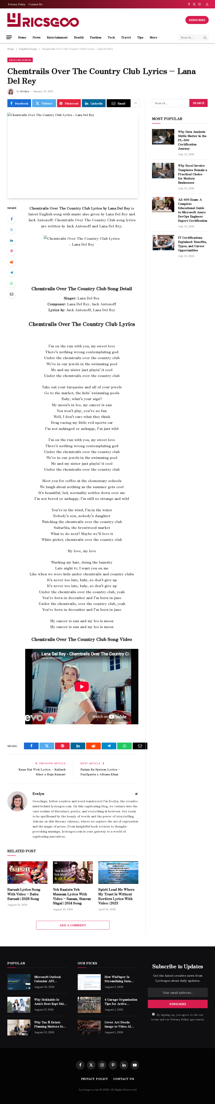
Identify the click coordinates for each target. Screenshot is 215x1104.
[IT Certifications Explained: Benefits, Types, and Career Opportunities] (163, 242)
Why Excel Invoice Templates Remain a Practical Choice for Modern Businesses (192, 173)
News (37, 37)
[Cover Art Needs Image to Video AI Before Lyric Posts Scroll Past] (89, 1027)
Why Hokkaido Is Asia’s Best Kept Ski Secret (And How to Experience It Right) (49, 1001)
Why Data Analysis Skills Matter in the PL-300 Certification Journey (192, 139)
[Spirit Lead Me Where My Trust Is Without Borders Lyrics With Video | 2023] (118, 872)
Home (22, 37)
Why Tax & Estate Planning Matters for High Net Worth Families (49, 1024)
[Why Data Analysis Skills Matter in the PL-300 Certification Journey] (163, 136)
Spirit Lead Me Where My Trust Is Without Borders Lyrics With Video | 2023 (116, 896)
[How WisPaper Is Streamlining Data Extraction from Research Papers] (89, 982)
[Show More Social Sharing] (136, 103)
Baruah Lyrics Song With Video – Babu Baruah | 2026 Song (23, 894)
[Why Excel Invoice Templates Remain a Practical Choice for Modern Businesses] (163, 170)
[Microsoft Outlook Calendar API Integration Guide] (18, 982)
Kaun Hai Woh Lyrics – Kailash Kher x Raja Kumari (42, 771)
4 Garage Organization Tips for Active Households (121, 1001)
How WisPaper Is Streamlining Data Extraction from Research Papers (118, 979)
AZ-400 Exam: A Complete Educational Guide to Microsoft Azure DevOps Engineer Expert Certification (192, 210)
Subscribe (197, 20)
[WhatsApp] (11, 283)
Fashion (95, 37)
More (153, 37)
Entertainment (57, 37)
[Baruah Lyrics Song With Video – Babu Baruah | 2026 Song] (27, 872)
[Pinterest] (11, 251)
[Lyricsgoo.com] (43, 20)
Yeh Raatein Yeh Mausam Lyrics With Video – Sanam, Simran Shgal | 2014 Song (72, 896)
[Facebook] (11, 219)
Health (79, 37)
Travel (126, 37)
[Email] (11, 294)
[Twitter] (11, 229)
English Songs (28, 48)
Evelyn (24, 91)
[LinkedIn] (11, 240)
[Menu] (9, 37)
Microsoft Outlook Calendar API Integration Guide (47, 979)
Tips (140, 37)
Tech (111, 37)
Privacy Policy (16, 4)
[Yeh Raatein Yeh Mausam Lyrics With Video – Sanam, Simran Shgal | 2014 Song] (73, 872)
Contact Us (35, 4)
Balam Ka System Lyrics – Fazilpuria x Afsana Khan (100, 771)
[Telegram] (11, 272)
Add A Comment (73, 925)
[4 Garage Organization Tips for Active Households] (89, 1005)
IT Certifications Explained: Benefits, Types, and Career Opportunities (192, 243)
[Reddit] (11, 262)
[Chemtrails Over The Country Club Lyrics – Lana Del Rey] (72, 155)
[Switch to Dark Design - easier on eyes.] (207, 4)
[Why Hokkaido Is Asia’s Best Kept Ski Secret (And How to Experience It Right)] (18, 1005)
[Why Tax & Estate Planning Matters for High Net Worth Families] (18, 1027)
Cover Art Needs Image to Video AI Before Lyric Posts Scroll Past (118, 1024)
